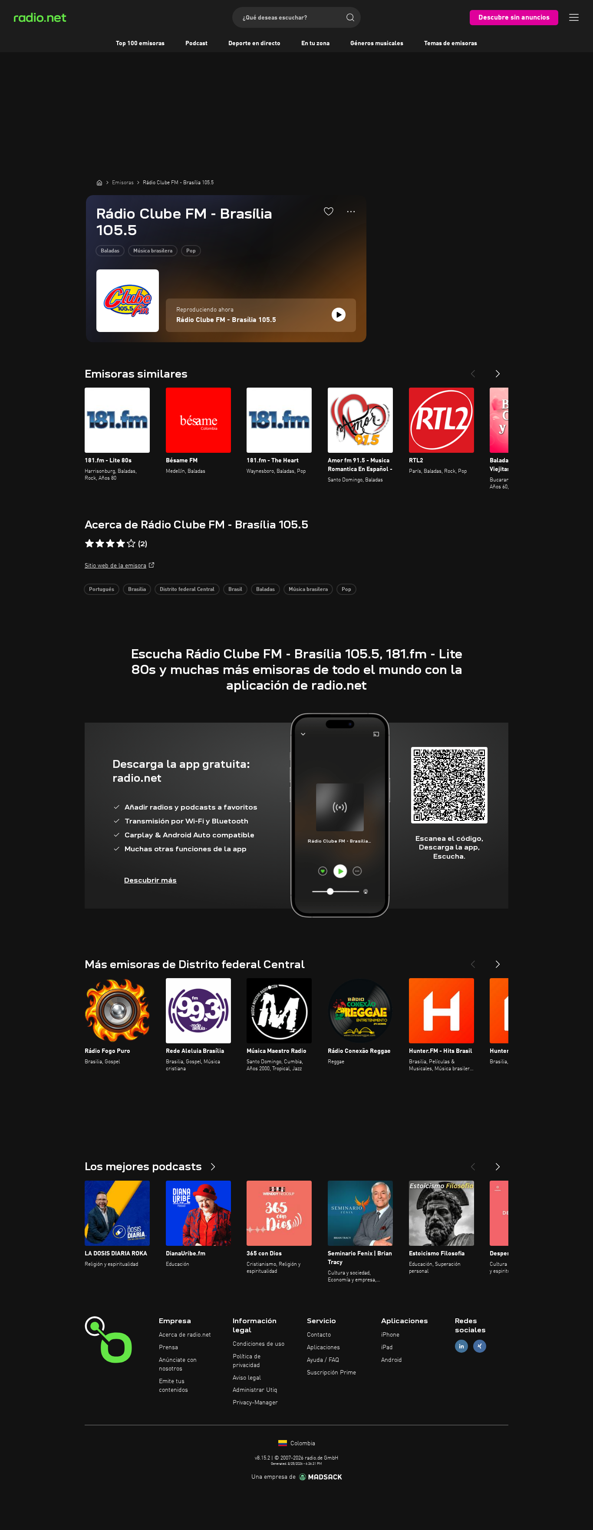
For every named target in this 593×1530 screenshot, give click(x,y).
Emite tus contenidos (173, 1385)
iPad (387, 1347)
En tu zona (315, 43)
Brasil (235, 589)
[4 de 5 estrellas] (120, 543)
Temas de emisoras (450, 43)
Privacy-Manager (255, 1403)
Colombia (302, 1443)
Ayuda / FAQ (323, 1360)
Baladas (110, 251)
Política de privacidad (246, 1361)
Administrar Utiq (255, 1390)
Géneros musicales (376, 43)
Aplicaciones (323, 1347)
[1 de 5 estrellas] (89, 543)
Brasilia (137, 589)
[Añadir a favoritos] (329, 211)
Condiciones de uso (258, 1344)
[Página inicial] (99, 182)
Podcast (196, 43)
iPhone (390, 1335)
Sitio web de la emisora (115, 566)
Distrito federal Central (187, 589)
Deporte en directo (254, 43)
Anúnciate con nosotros (178, 1364)
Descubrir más (150, 880)
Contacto (319, 1335)
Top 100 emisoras (140, 43)
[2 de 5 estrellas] (100, 543)
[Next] (498, 370)
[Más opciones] (351, 211)
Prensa (168, 1347)
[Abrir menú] (574, 17)
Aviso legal (247, 1378)
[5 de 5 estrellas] (131, 543)
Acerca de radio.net (185, 1335)
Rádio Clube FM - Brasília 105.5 (226, 320)
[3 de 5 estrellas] (110, 543)
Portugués (101, 589)
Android (391, 1360)
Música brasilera (152, 251)
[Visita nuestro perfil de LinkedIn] (461, 1346)
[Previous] (472, 370)
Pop (191, 251)
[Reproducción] (339, 315)
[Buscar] (350, 17)
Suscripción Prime (331, 1373)
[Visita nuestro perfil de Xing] (479, 1346)
